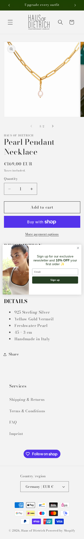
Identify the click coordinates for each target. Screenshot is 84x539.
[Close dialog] (78, 248)
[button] (10, 22)
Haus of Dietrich (33, 530)
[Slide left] (31, 126)
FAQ (13, 422)
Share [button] (14, 354)
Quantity (11, 178)
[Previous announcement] (9, 5)
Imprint (16, 433)
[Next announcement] (75, 5)
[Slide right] (53, 126)
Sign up (55, 280)
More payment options (42, 234)
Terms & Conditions (27, 411)
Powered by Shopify (60, 530)
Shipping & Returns (27, 399)
